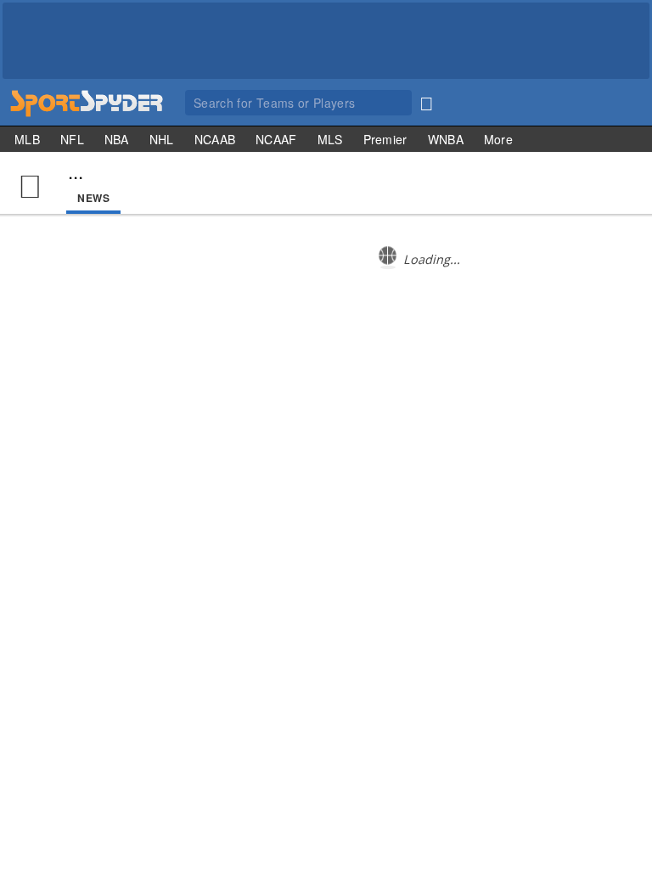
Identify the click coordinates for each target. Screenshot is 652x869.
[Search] (426, 100)
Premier (385, 139)
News (93, 197)
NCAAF (276, 139)
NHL (161, 139)
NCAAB (215, 139)
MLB (27, 139)
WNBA (446, 139)
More (498, 139)
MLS (330, 139)
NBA (116, 139)
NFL (72, 139)
